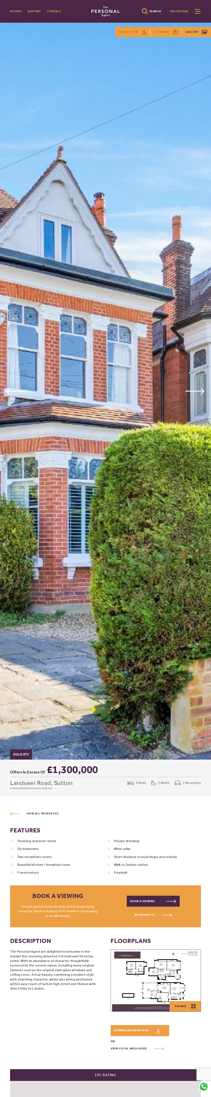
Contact (54, 11)
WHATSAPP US (145, 915)
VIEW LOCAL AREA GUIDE (129, 1048)
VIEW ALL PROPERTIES (43, 813)
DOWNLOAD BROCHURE (132, 1030)
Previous (16, 391)
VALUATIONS (179, 11)
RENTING (34, 11)
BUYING (15, 11)
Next (195, 391)
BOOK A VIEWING (143, 901)
